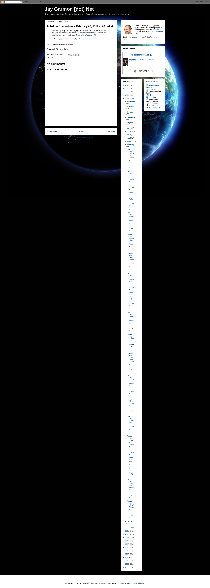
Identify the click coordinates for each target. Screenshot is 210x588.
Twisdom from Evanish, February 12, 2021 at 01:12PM (130, 384)
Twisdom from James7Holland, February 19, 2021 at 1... (130, 242)
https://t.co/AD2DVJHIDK (87, 35)
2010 (127, 561)
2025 (127, 85)
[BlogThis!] (71, 55)
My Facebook (152, 103)
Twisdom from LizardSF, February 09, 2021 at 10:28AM (130, 445)
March (130, 141)
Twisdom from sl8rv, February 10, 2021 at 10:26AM (130, 405)
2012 (127, 554)
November (131, 107)
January (130, 521)
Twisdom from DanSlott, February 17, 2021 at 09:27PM (130, 321)
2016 (127, 541)
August (130, 123)
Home (81, 132)
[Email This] (69, 55)
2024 (127, 88)
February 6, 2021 (75, 39)
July (129, 128)
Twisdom (60, 58)
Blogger (141, 583)
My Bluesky (151, 89)
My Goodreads (155, 108)
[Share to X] (74, 55)
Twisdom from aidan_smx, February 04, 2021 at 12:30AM (130, 488)
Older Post (110, 132)
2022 (127, 95)
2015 (127, 544)
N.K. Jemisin (133, 61)
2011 (127, 557)
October (130, 112)
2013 (127, 551)
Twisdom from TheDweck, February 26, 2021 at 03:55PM (130, 158)
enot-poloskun (125, 583)
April (129, 138)
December (131, 101)
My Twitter (151, 95)
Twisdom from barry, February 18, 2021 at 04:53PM (130, 281)
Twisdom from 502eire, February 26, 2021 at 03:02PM (130, 180)
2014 (127, 547)
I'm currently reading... (142, 55)
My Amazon (153, 105)
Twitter (67, 58)
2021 (127, 98)
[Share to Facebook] (76, 55)
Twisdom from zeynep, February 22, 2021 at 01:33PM (130, 221)
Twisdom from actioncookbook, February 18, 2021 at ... (130, 301)
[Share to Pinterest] (78, 55)
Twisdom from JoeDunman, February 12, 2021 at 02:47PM (130, 363)
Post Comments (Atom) (85, 138)
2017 (127, 537)
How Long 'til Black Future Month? (141, 59)
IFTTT (54, 58)
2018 (127, 534)
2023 (127, 92)
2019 (127, 531)
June (129, 131)
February (130, 145)
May (129, 135)
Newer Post (52, 132)
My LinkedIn (153, 97)
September (131, 117)
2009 (127, 564)
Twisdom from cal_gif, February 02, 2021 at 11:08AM (130, 509)
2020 (127, 528)
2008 (127, 567)
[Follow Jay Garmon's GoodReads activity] (147, 108)
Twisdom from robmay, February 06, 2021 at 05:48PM (130, 467)
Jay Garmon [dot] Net (69, 9)
